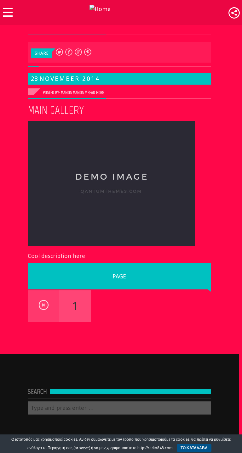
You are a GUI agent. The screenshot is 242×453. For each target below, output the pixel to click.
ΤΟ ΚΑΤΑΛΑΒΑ (194, 448)
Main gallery (56, 110)
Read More (96, 92)
